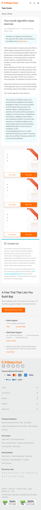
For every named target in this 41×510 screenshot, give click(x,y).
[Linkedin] (8, 366)
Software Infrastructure (25, 443)
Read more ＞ (24, 41)
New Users (16, 446)
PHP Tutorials (6, 463)
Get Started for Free (13, 310)
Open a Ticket (11, 341)
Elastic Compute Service (10, 422)
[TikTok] (22, 366)
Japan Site (5, 439)
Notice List (5, 491)
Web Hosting (32, 426)
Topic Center (6, 456)
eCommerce (23, 426)
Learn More (12, 175)
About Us (12, 489)
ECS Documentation (17, 439)
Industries (28, 456)
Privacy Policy (21, 489)
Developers (5, 460)
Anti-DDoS (27, 422)
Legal (30, 489)
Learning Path (7, 446)
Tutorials (26, 460)
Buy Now (29, 175)
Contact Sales (21, 327)
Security (4, 430)
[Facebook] (3, 366)
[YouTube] (18, 366)
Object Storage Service (10, 426)
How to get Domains (9, 443)
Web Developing (16, 460)
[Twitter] (13, 366)
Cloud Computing (18, 456)
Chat (8, 327)
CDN (21, 422)
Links (12, 491)
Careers (4, 489)
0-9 (22, 476)
